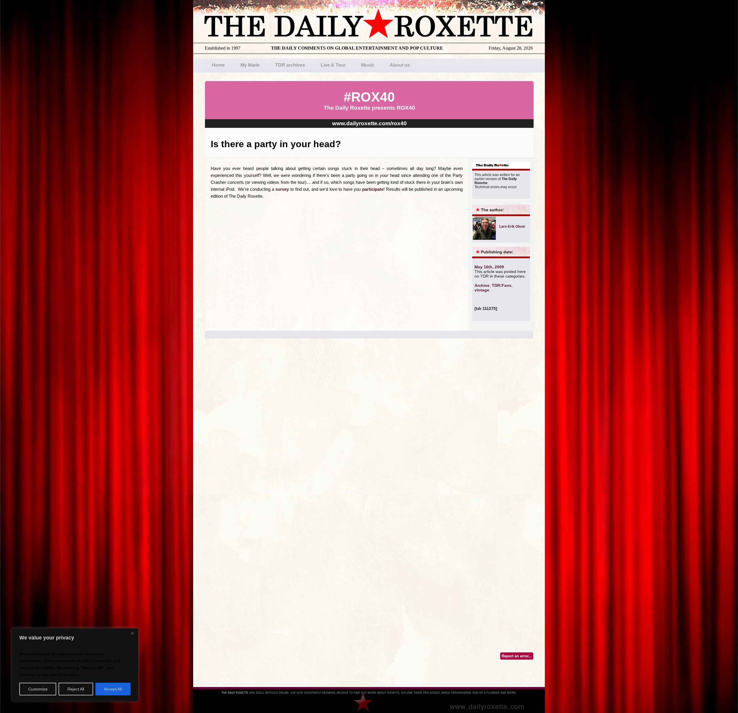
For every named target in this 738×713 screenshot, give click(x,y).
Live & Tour (333, 65)
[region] (75, 664)
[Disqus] (369, 427)
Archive (482, 285)
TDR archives (290, 65)
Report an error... (517, 656)
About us (400, 65)
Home (218, 65)
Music (367, 65)
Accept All (113, 689)
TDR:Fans (501, 285)
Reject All (75, 689)
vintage (482, 290)
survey (282, 189)
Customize (38, 689)
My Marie (250, 65)
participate (372, 189)
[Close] (132, 633)
